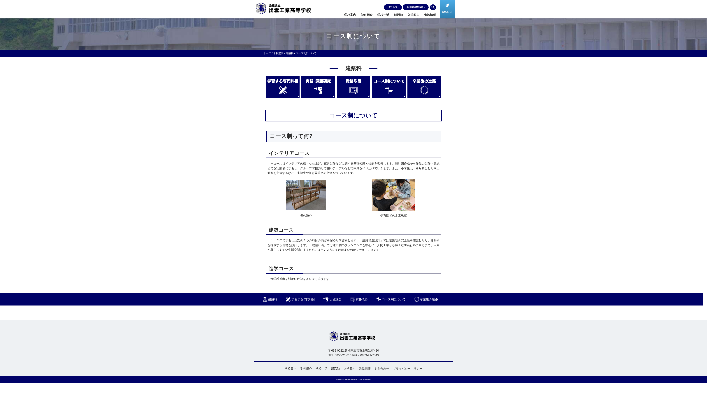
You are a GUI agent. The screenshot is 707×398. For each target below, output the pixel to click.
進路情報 (430, 14)
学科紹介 (367, 14)
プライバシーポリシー (407, 368)
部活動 (398, 14)
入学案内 (413, 14)
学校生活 (383, 14)
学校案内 (350, 14)
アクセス (392, 7)
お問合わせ (381, 368)
